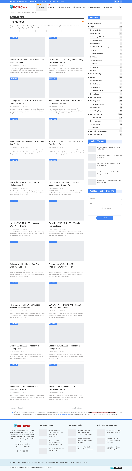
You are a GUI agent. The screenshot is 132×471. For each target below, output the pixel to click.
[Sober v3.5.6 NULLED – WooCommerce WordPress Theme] (66, 128)
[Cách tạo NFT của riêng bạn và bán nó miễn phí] (101, 432)
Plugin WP (51, 6)
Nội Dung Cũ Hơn (17, 408)
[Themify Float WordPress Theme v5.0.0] (43, 451)
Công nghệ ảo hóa (98, 104)
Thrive (94, 50)
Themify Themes (41, 31)
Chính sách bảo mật (34, 1)
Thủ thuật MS (107, 7)
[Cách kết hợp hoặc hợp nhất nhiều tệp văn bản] (101, 449)
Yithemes (95, 67)
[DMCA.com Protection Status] (116, 467)
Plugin (92, 26)
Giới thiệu (12, 1)
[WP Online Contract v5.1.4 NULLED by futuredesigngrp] (92, 166)
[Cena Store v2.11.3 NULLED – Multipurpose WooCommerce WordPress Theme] (43, 432)
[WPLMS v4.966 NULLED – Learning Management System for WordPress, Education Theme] (66, 169)
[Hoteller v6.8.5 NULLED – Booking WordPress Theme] (27, 210)
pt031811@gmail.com (64, 414)
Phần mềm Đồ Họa (95, 23)
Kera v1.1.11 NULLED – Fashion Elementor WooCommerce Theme (56, 442)
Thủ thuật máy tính (96, 114)
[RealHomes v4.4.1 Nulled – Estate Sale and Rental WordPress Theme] (27, 128)
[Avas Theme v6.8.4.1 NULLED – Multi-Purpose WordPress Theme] (66, 88)
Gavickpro (23, 31)
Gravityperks (96, 43)
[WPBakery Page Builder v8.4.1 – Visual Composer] (72, 449)
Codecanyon (96, 33)
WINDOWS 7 (96, 124)
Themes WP (41, 6)
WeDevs (94, 57)
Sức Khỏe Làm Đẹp (96, 74)
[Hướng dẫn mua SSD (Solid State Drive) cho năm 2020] (101, 441)
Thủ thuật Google (94, 7)
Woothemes (50, 31)
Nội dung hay (96, 111)
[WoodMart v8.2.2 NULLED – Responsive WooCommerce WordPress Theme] (27, 47)
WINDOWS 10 (96, 117)
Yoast (94, 70)
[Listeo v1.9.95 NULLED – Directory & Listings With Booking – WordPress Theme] (66, 333)
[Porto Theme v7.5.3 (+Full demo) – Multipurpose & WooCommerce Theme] (27, 169)
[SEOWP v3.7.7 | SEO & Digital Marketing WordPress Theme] (66, 47)
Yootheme (58, 31)
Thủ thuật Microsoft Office (98, 131)
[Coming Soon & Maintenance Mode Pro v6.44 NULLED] (92, 182)
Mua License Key (54, 1)
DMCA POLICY (44, 1)
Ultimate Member (97, 53)
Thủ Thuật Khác (95, 101)
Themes (92, 77)
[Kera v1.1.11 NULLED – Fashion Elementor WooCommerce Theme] (43, 442)
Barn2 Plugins (96, 30)
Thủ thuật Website (64, 7)
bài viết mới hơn (77, 408)
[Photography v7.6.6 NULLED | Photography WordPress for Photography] (66, 251)
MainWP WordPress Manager (101, 47)
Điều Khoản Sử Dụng (22, 1)
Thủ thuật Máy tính (79, 7)
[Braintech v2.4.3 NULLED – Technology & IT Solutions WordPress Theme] (92, 157)
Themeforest (14, 37)
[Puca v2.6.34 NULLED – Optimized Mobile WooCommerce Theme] (27, 292)
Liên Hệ (62, 1)
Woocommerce (97, 60)
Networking (96, 107)
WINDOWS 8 (96, 127)
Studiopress (31, 31)
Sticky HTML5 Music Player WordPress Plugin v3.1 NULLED (84, 440)
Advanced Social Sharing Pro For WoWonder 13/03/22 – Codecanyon (84, 432)
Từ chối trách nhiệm (38, 462)
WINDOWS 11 (96, 121)
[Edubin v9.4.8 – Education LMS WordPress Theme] (66, 374)
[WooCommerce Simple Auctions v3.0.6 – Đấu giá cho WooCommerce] (92, 174)
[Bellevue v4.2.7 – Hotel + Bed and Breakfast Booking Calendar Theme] (27, 251)
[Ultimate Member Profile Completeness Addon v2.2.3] (92, 149)
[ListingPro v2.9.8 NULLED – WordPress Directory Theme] (27, 88)
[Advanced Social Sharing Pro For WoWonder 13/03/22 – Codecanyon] (72, 432)
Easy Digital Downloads (99, 37)
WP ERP (94, 64)
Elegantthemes (15, 31)
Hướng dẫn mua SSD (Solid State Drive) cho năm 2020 (113, 440)
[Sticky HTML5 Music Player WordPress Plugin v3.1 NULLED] (72, 441)
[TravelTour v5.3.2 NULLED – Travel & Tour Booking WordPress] (66, 210)
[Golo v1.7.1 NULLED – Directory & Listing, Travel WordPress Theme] (27, 333)
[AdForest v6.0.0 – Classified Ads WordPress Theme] (27, 374)
